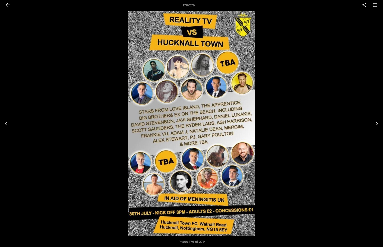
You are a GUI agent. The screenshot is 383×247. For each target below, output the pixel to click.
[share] (364, 5)
